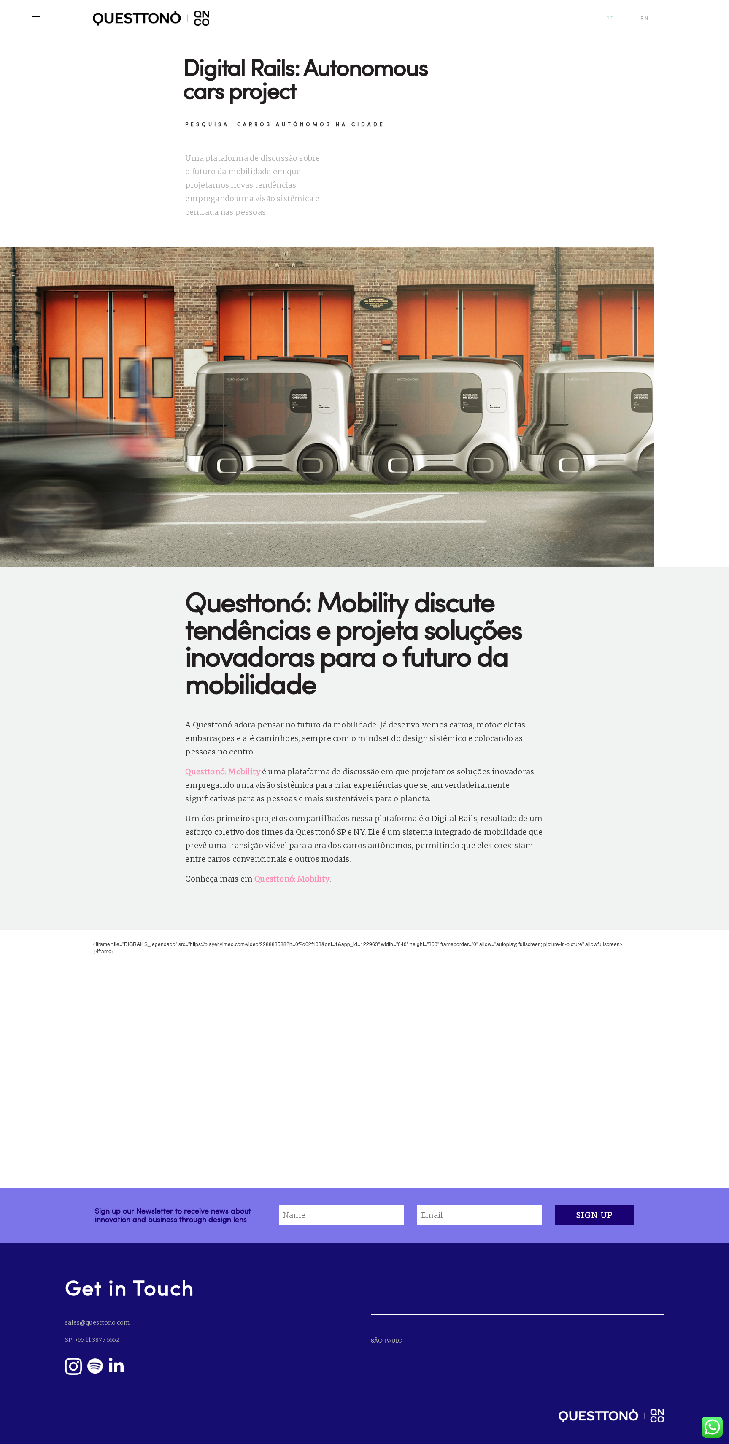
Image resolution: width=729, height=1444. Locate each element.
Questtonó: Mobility (222, 771)
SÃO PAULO (386, 1340)
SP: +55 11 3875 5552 (92, 1340)
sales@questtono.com (97, 1322)
